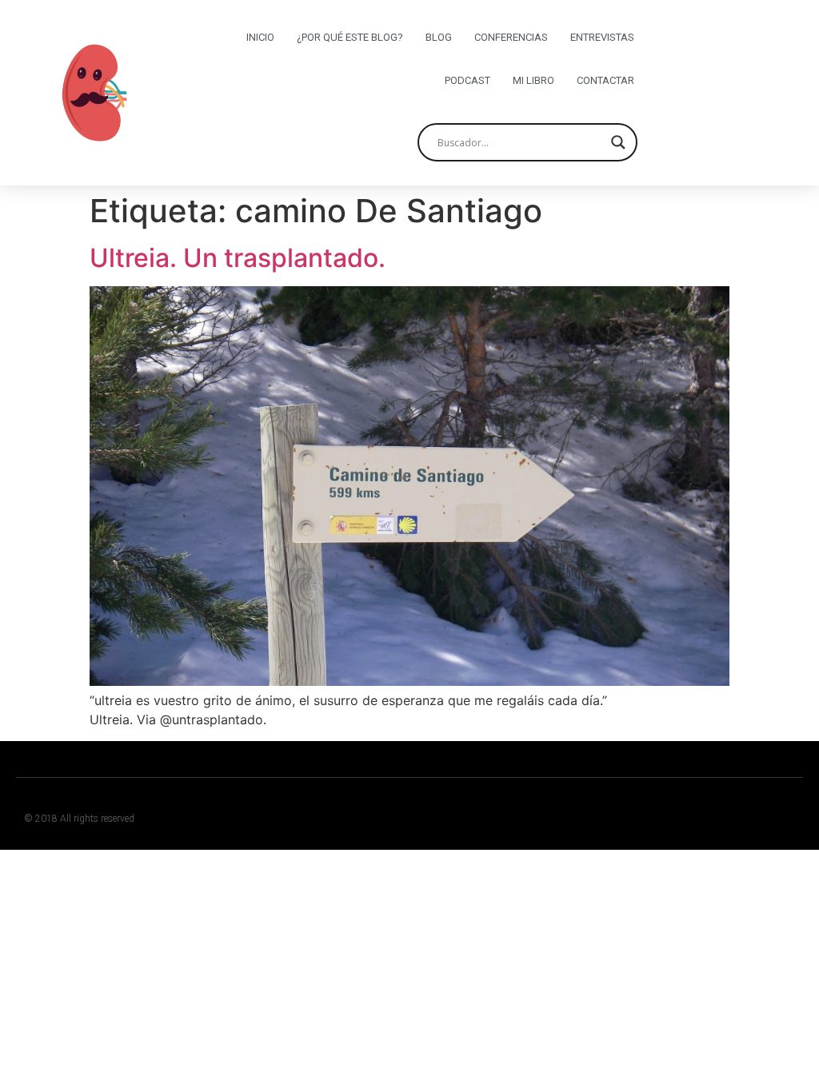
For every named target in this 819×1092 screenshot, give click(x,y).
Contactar (605, 80)
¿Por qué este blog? (350, 37)
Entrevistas (602, 37)
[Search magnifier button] (618, 142)
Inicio (260, 37)
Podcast (467, 80)
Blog (438, 37)
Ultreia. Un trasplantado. (238, 257)
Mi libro (533, 80)
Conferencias (511, 37)
